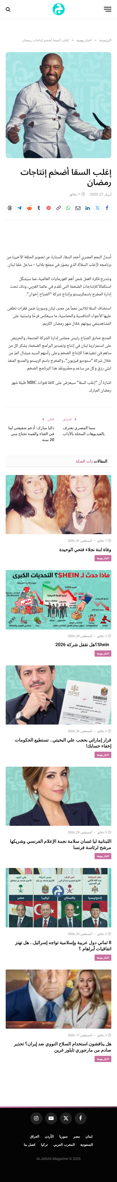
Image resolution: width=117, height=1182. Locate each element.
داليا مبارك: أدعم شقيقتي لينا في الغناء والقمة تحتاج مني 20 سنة (31, 433)
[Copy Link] (58, 208)
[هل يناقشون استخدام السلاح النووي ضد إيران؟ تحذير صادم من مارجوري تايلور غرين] (58, 999)
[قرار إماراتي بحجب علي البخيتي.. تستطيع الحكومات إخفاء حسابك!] (58, 695)
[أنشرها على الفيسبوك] (107, 208)
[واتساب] (68, 208)
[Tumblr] (39, 208)
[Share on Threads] (10, 208)
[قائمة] (107, 9)
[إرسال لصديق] (78, 208)
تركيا (44, 1145)
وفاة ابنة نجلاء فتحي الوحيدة (85, 549)
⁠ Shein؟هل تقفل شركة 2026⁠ (83, 644)
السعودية (86, 1145)
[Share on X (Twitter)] (97, 208)
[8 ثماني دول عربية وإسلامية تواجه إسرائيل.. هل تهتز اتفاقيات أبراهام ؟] (58, 897)
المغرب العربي (64, 1145)
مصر (76, 1136)
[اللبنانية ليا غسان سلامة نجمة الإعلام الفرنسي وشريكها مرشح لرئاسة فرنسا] (58, 796)
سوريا (63, 1136)
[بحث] (9, 9)
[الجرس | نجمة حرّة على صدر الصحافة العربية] (58, 9)
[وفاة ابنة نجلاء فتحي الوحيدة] (58, 504)
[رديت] (29, 208)
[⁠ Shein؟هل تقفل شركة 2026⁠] (58, 599)
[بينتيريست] (49, 208)
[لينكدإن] (87, 208)
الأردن (49, 1136)
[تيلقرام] (19, 208)
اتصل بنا (29, 1145)
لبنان (89, 1136)
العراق (34, 1136)
